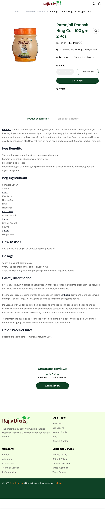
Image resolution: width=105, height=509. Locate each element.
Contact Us (8, 463)
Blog (54, 436)
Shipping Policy (60, 467)
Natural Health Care (35, 11)
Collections (58, 428)
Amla (5, 192)
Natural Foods (59, 432)
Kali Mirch (7, 211)
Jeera (5, 219)
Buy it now (77, 80)
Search (5, 454)
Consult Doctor (60, 441)
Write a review (52, 385)
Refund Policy (59, 459)
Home (17, 11)
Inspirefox (57, 483)
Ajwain (5, 230)
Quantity (60, 65)
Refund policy (9, 472)
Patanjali (6, 129)
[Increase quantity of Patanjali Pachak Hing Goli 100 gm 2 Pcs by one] (71, 72)
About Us (57, 423)
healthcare (64, 295)
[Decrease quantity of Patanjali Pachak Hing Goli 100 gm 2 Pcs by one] (59, 72)
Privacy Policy (59, 454)
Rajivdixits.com (16, 483)
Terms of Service (10, 467)
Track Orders (58, 472)
